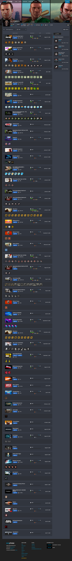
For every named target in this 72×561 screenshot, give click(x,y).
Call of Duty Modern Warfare (19, 289)
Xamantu (11, 548)
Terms (23, 556)
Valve (16, 550)
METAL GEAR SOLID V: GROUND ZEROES (19, 490)
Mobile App (23, 545)
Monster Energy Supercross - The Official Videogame (20, 112)
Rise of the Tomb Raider (18, 342)
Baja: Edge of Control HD (18, 82)
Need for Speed (16, 156)
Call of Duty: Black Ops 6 (18, 36)
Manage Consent (25, 553)
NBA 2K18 (15, 509)
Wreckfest (15, 209)
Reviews (35, 1)
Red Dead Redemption (17, 520)
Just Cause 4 (15, 472)
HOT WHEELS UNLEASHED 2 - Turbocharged (18, 167)
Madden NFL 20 (16, 220)
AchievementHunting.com (36, 548)
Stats (58, 33)
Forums (20, 1)
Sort (19, 29)
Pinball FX (15, 137)
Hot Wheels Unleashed (17, 100)
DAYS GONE (15, 410)
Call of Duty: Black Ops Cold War (19, 179)
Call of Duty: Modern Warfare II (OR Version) (20, 131)
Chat (39, 1)
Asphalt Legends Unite (17, 47)
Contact (23, 550)
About (23, 548)
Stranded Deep (16, 391)
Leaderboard (30, 1)
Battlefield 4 (15, 532)
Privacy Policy (24, 555)
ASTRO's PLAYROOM (17, 312)
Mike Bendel (12, 547)
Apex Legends (16, 384)
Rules (23, 547)
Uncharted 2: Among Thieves (19, 483)
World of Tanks (16, 232)
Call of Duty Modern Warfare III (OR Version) (20, 267)
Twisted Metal (16, 421)
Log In (67, 1)
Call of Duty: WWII (16, 278)
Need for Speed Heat (17, 319)
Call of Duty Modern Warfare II (19, 190)
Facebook (33, 547)
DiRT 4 (14, 377)
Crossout (15, 93)
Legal (23, 551)
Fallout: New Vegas (17, 453)
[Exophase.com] (8, 2)
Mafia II (14, 502)
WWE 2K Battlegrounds (17, 366)
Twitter (33, 545)
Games (16, 1)
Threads (33, 544)
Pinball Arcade (16, 123)
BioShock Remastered (17, 403)
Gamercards (25, 1)
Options (66, 29)
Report (68, 21)
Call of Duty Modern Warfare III (19, 197)
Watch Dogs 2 (16, 428)
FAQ (22, 544)
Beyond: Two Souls (17, 460)
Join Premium (24, 558)
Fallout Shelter (16, 243)
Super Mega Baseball (17, 353)
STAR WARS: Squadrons (17, 149)
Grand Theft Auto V (17, 70)
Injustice (14, 446)
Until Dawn (15, 435)
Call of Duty (15, 59)
